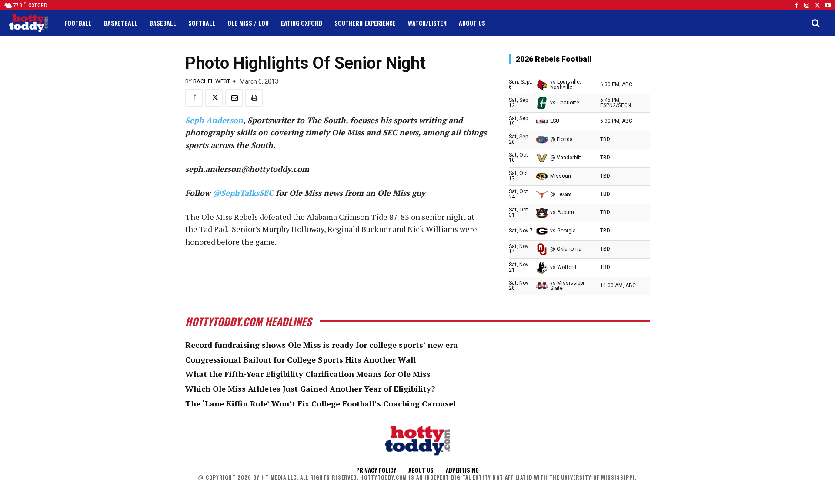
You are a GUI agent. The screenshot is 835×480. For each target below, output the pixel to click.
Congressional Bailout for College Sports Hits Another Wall (300, 359)
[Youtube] (828, 5)
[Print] (254, 98)
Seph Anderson (214, 120)
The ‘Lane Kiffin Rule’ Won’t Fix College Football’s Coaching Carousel (320, 403)
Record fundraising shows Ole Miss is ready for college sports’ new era (321, 344)
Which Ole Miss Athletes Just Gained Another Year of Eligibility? (310, 388)
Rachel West (211, 81)
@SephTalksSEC (243, 193)
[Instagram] (807, 5)
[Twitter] (817, 5)
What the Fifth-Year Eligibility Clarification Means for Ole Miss (308, 374)
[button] (815, 23)
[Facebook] (796, 5)
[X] (214, 98)
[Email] (234, 98)
